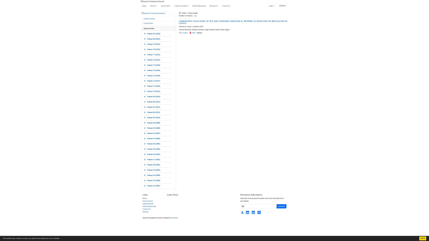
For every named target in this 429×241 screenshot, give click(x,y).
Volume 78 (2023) (153, 49)
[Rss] (259, 213)
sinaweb (175, 218)
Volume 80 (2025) (153, 39)
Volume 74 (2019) (153, 70)
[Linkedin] (247, 213)
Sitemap (145, 212)
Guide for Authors (181, 6)
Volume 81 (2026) (153, 34)
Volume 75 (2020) (153, 65)
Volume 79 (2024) (153, 44)
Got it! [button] (423, 238)
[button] (60, 238)
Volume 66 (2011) (153, 112)
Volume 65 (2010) (153, 117)
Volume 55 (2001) (153, 170)
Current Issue (148, 23)
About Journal (148, 201)
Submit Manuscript (199, 6)
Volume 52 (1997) (153, 186)
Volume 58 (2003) (153, 154)
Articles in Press (149, 19)
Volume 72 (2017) (153, 81)
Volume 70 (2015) (153, 91)
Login (271, 6)
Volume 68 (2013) (153, 102)
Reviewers (213, 6)
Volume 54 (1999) (153, 175)
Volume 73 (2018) (153, 76)
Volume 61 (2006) (153, 138)
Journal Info (165, 6)
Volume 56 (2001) (153, 165)
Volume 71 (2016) (153, 86)
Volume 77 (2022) (153, 55)
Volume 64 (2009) (153, 123)
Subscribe (281, 206)
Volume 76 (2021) (153, 60)
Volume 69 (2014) (153, 97)
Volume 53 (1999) (153, 180)
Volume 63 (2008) (153, 128)
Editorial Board (148, 204)
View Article (183, 33)
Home (144, 6)
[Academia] (242, 213)
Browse (153, 6)
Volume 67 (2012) (153, 107)
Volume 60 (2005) (153, 144)
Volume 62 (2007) (153, 133)
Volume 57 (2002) (153, 159)
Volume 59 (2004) (153, 149)
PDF (197, 33)
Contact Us (226, 6)
